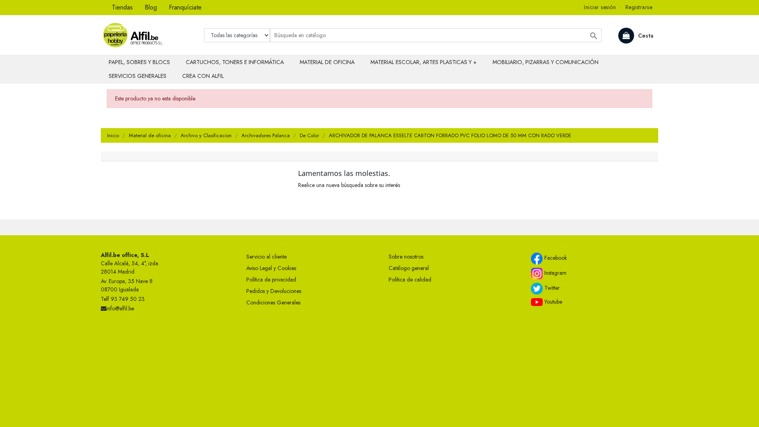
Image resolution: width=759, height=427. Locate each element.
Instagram (554, 273)
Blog (151, 7)
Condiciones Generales (273, 302)
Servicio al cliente (266, 257)
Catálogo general (409, 268)
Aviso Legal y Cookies (271, 268)
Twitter (551, 288)
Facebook (555, 258)
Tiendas (122, 7)
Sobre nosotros (406, 257)
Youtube (552, 302)
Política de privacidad (271, 279)
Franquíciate (185, 7)
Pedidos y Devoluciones (273, 291)
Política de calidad (410, 279)
